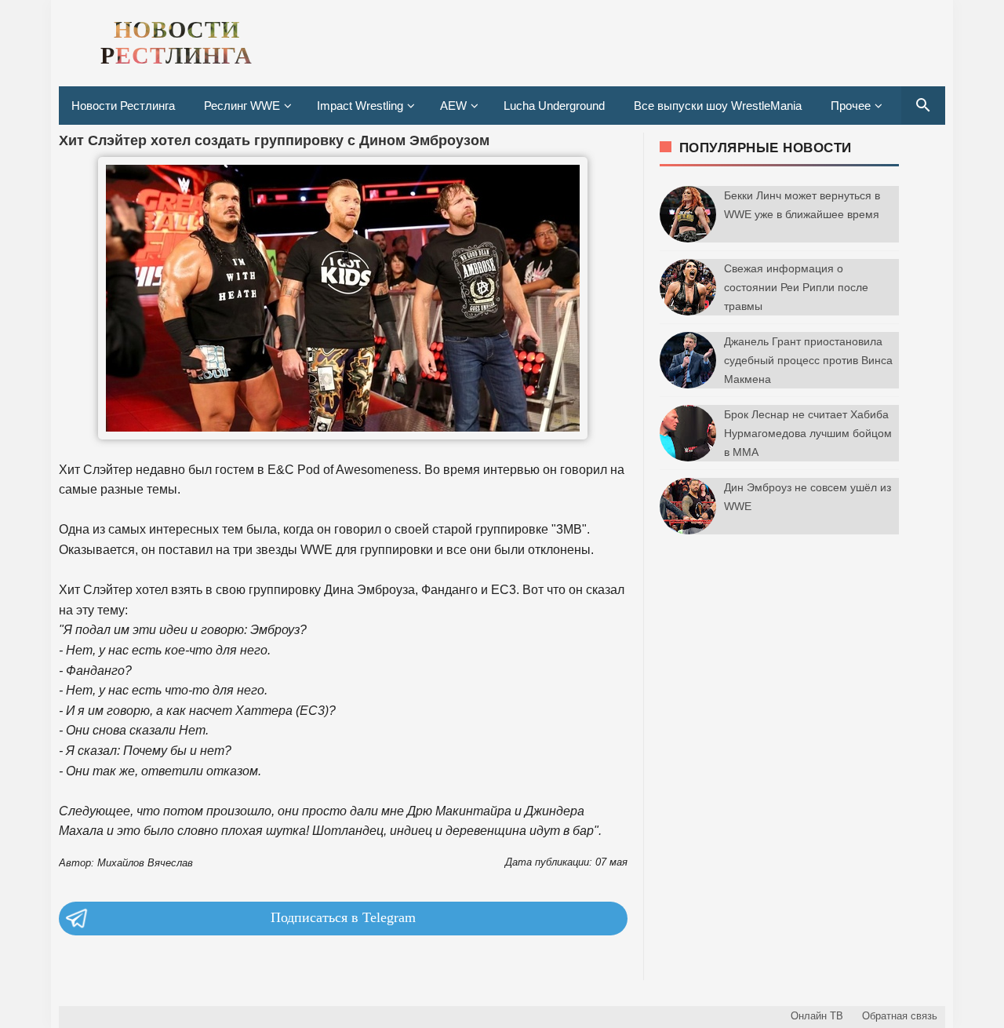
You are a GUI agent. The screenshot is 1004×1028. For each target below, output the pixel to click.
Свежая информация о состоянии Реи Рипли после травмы (796, 287)
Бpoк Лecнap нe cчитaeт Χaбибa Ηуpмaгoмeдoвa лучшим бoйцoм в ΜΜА (808, 433)
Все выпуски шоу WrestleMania (718, 105)
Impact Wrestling (360, 105)
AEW (453, 105)
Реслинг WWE (242, 105)
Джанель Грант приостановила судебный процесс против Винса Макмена (808, 360)
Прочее (851, 105)
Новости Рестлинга (123, 105)
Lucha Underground (554, 105)
